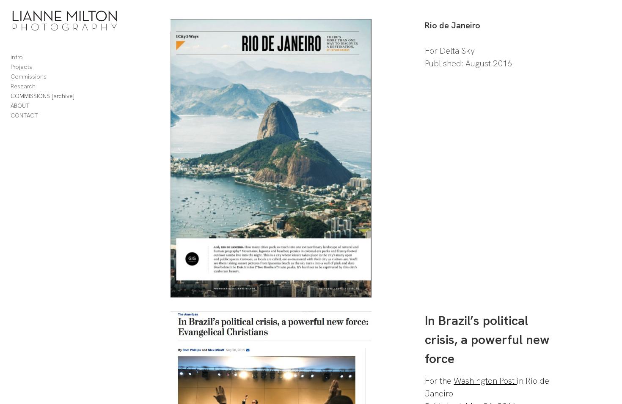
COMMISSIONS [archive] (42, 96)
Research (23, 86)
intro (17, 57)
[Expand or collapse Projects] (38, 67)
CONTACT (24, 115)
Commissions (29, 76)
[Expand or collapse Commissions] (52, 77)
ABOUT (20, 105)
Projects (21, 67)
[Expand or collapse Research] (41, 86)
